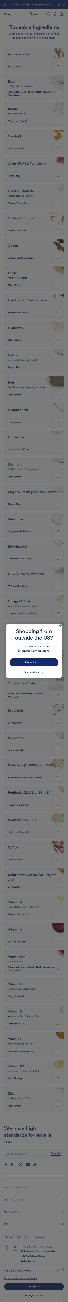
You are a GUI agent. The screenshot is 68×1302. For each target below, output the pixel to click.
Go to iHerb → (34, 662)
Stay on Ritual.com (34, 672)
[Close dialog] (60, 626)
